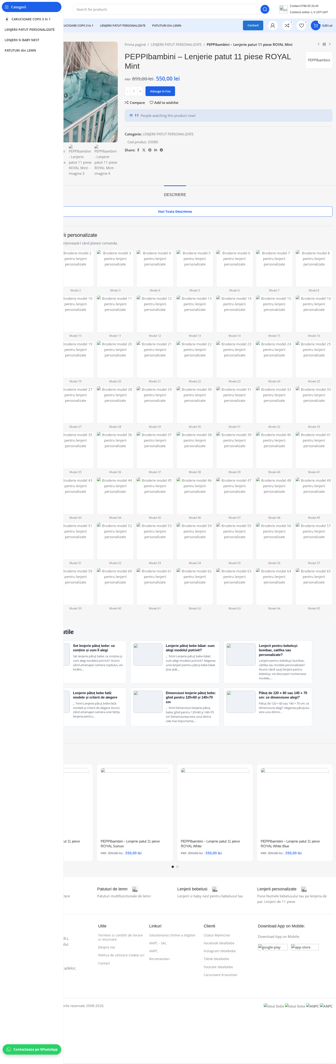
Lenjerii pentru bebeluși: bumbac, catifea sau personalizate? (278, 650)
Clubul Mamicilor (217, 935)
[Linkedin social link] (155, 150)
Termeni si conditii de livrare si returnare (120, 937)
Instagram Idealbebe (220, 951)
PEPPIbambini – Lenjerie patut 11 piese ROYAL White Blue (290, 843)
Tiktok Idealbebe (216, 959)
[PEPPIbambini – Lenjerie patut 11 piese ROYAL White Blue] (295, 802)
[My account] (273, 25)
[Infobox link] (117, 889)
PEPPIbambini (319, 60)
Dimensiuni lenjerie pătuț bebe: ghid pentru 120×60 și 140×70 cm (191, 697)
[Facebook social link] (138, 150)
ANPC (153, 951)
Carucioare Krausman (220, 975)
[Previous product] (318, 44)
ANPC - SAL (157, 943)
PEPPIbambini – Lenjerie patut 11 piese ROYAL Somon (130, 843)
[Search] (264, 9)
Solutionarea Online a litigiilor (172, 935)
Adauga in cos (160, 91)
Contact (253, 25)
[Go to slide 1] (173, 867)
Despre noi (106, 947)
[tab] (175, 192)
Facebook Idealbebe (219, 943)
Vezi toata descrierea (175, 211)
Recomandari (159, 959)
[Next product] (330, 44)
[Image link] (273, 958)
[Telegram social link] (161, 150)
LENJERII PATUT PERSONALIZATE (176, 44)
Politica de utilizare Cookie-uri (121, 955)
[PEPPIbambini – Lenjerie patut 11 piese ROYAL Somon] (135, 802)
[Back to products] (324, 44)
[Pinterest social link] (150, 150)
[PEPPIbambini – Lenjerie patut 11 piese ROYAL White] (215, 802)
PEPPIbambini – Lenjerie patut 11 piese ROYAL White (210, 843)
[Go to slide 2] (177, 867)
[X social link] (144, 150)
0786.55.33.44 (309, 6)
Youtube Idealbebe (218, 967)
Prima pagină (135, 44)
